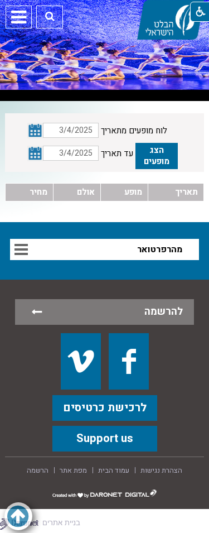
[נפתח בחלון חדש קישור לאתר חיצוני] (81, 361)
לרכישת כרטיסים (105, 408)
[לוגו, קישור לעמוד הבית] (170, 20)
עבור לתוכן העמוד (104, 11)
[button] (50, 16)
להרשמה (163, 311)
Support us (104, 438)
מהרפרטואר (159, 249)
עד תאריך (117, 153)
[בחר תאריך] (35, 153)
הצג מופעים (156, 155)
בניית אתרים (61, 522)
